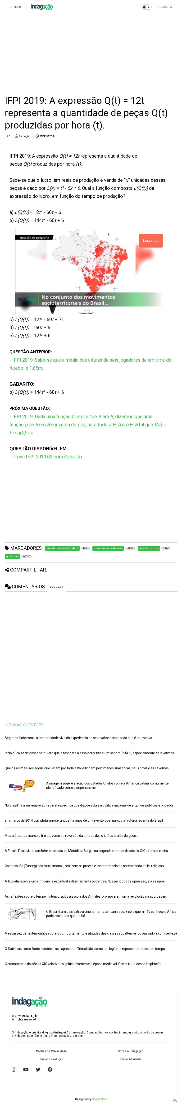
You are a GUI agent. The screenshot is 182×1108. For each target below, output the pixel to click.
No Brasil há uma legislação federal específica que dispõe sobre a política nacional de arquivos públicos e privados (89, 805)
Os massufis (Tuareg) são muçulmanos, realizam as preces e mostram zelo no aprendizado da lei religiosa (84, 866)
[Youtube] (26, 1070)
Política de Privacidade (51, 1051)
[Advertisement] (91, 54)
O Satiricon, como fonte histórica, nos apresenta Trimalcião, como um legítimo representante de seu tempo (85, 949)
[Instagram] (14, 1070)
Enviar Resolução (51, 1059)
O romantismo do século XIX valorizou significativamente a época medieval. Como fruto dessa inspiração (83, 964)
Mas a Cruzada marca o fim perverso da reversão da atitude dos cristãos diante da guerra (71, 836)
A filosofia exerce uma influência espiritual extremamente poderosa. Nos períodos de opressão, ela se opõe (85, 881)
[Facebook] (50, 1070)
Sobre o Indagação (130, 1051)
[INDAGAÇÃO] (42, 8)
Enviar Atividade (130, 1059)
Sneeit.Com (99, 1099)
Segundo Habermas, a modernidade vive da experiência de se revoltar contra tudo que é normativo (78, 738)
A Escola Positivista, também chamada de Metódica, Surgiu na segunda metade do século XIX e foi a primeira (86, 851)
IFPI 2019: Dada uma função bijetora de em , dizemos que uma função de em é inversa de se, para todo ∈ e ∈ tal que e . (87, 424)
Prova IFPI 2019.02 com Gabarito (47, 457)
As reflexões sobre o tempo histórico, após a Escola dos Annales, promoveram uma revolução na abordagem (86, 896)
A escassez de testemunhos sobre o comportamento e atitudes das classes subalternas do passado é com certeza (91, 933)
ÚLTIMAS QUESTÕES (24, 725)
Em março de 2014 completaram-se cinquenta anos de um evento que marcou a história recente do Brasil (84, 820)
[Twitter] (38, 1070)
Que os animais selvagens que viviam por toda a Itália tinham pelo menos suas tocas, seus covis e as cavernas (87, 768)
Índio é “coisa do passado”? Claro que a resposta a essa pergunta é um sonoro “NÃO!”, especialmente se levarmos (89, 753)
